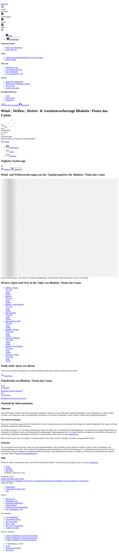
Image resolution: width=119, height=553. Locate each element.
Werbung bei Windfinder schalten (18, 84)
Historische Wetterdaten (14, 82)
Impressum (10, 100)
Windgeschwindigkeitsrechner (26, 454)
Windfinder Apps (12, 68)
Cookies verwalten (12, 88)
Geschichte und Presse (14, 70)
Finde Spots (8, 376)
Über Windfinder (12, 72)
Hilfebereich (73, 434)
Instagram (34, 538)
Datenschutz (10, 98)
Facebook (25, 105)
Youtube (33, 540)
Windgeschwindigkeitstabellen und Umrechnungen (24, 58)
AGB (8, 96)
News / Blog (10, 86)
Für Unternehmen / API (14, 74)
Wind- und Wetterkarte (14, 48)
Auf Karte (5, 142)
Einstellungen (13, 39)
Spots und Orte (11, 50)
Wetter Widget (11, 60)
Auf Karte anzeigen (12, 105)
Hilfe (10, 36)
